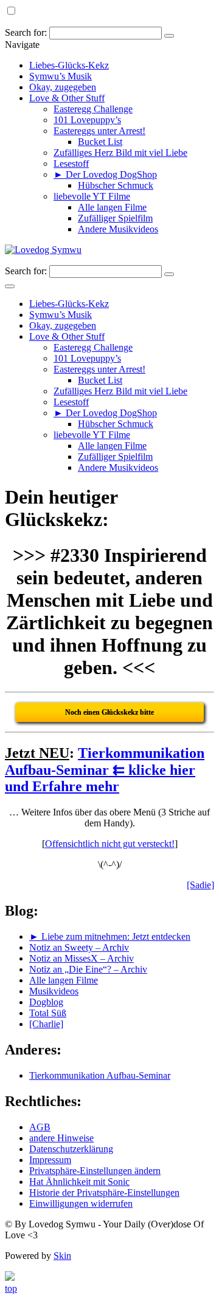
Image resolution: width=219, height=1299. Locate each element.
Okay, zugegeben (62, 87)
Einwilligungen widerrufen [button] (81, 1203)
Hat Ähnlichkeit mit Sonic (79, 1181)
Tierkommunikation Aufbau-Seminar (99, 1075)
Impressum (50, 1160)
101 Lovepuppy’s (87, 120)
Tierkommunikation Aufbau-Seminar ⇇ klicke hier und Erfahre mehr (104, 769)
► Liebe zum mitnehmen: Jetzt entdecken (109, 936)
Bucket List (100, 142)
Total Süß (47, 1013)
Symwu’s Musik (60, 76)
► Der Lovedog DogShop (105, 174)
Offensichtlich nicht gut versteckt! (110, 843)
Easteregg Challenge (93, 109)
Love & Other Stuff (67, 98)
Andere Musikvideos (118, 229)
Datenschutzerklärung (71, 1149)
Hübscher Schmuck (115, 185)
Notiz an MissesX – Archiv (81, 958)
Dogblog (46, 1002)
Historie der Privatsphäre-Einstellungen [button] (104, 1192)
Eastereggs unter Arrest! (99, 131)
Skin (62, 1255)
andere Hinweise (61, 1138)
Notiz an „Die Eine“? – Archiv (88, 969)
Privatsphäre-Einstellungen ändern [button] (95, 1171)
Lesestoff (71, 163)
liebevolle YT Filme (92, 196)
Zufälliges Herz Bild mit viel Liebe (120, 152)
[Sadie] (200, 885)
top (11, 1288)
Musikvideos (53, 991)
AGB (39, 1127)
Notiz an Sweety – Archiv (79, 947)
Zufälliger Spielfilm (115, 218)
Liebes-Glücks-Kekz (69, 65)
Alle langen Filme (112, 207)
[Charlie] (46, 1024)
